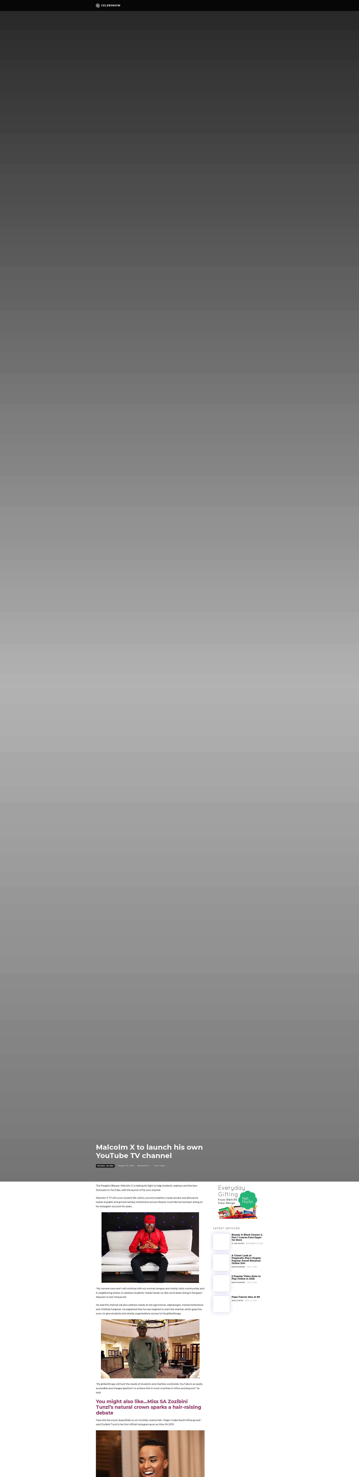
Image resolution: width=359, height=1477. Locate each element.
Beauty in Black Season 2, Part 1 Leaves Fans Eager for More (247, 1237)
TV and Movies (238, 1243)
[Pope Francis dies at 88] (221, 1304)
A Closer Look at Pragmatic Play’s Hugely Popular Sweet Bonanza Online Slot (246, 1259)
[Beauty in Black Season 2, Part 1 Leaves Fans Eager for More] (221, 1242)
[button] (254, 5)
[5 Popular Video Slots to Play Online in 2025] (221, 1283)
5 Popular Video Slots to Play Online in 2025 (246, 1277)
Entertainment (238, 1267)
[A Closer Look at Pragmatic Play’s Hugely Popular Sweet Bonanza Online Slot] (221, 1262)
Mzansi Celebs (105, 1166)
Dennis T (145, 1165)
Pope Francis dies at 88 (246, 1297)
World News (237, 1300)
